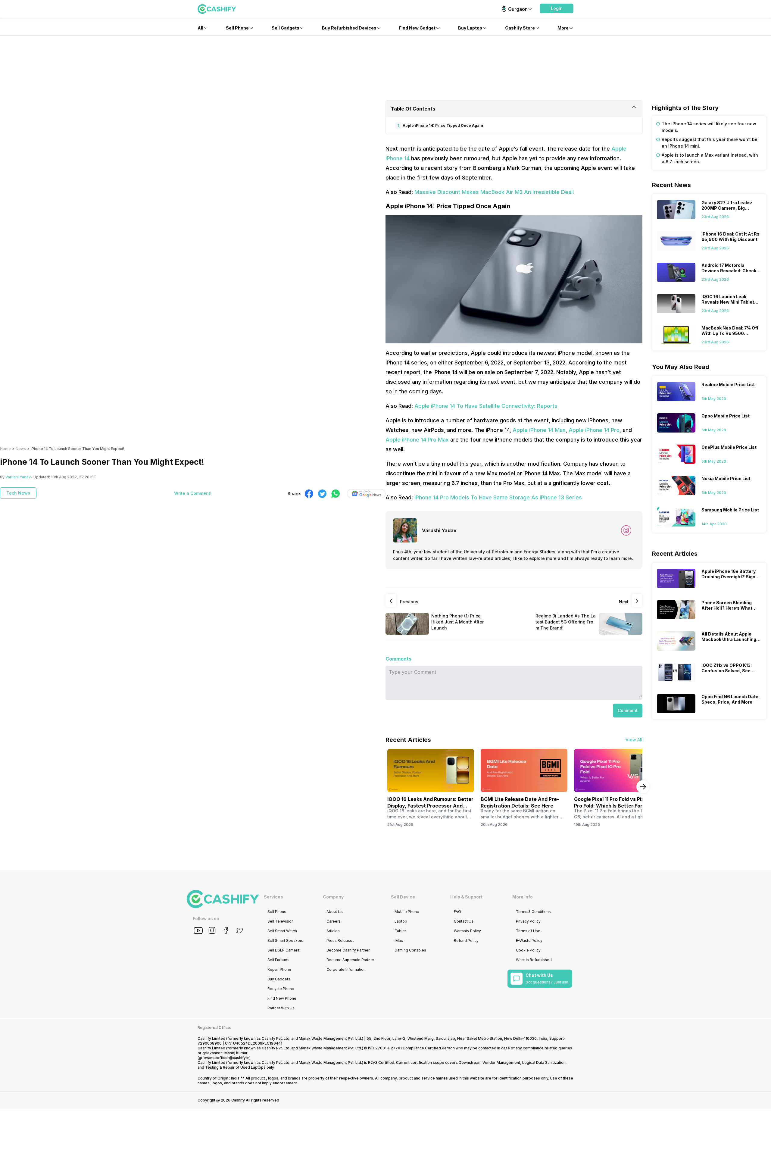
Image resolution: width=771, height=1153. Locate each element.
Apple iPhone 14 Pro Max (417, 439)
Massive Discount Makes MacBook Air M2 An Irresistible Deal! (494, 192)
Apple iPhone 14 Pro (594, 430)
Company (333, 896)
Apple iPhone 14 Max (539, 430)
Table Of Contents (413, 109)
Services (273, 896)
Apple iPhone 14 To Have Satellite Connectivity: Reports (485, 406)
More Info (522, 896)
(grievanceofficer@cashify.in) (224, 1057)
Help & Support (466, 896)
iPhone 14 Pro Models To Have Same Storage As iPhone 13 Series (498, 497)
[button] (556, 8)
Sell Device (403, 896)
